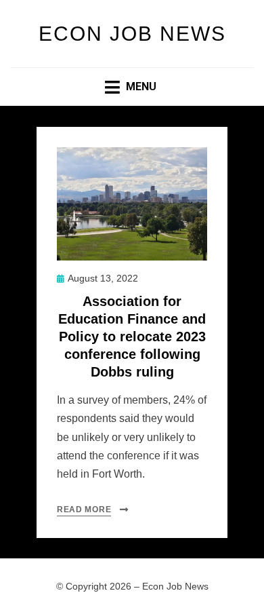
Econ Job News (132, 33)
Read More (84, 509)
